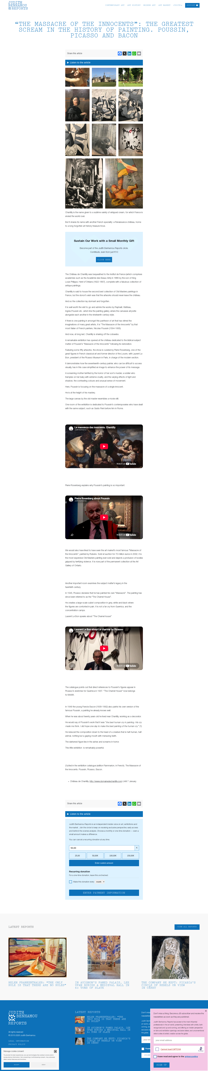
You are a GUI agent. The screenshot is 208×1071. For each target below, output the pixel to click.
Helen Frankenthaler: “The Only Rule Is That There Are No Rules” (37, 984)
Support (191, 5)
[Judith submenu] (181, 5)
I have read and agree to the (177, 1057)
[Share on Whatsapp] (134, 53)
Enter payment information (104, 893)
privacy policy (191, 1057)
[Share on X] (125, 53)
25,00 (77, 856)
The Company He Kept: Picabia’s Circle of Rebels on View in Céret (168, 985)
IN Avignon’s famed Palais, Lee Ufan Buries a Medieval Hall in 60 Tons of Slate (102, 985)
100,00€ (112, 856)
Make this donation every (84, 882)
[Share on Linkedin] (129, 53)
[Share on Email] (139, 53)
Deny (44, 1064)
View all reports (187, 927)
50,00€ (95, 856)
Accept (16, 1064)
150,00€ (130, 856)
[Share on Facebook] (120, 53)
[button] (55, 1051)
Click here (104, 260)
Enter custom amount (104, 863)
